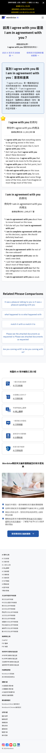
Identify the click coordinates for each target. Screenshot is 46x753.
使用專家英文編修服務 (21, 533)
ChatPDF (5, 640)
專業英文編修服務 (7, 695)
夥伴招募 (5, 735)
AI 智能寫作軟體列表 (8, 692)
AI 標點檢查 (5, 584)
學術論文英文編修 (34, 518)
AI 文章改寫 (18, 398)
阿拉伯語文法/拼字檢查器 (10, 625)
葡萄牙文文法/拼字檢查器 (10, 628)
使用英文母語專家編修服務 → (35, 54)
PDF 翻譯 (5, 643)
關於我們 (5, 716)
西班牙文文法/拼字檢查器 (10, 612)
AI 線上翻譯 (18, 411)
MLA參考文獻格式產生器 (9, 658)
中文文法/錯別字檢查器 (9, 602)
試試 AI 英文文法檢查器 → (11, 54)
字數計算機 (5, 590)
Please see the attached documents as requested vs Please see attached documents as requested (23, 336)
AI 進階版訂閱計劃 (7, 686)
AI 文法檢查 (18, 385)
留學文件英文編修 (12, 521)
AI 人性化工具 (6, 565)
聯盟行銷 (5, 732)
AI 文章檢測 (18, 450)
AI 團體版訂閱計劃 (7, 689)
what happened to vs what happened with (23, 314)
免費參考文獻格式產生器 (9, 652)
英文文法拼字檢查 (7, 599)
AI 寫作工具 (5, 555)
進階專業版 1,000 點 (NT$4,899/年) (23, 9)
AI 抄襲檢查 (18, 437)
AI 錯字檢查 (5, 587)
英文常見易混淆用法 (8, 677)
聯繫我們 (5, 719)
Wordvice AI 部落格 (8, 674)
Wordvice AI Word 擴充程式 (11, 704)
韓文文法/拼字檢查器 (8, 606)
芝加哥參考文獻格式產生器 (10, 662)
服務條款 (5, 729)
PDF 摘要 (5, 646)
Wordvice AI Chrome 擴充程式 (11, 707)
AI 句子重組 (5, 581)
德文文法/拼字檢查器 (8, 618)
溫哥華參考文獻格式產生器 (10, 665)
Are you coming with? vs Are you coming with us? (23, 350)
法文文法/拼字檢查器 (8, 615)
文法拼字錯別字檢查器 (9, 595)
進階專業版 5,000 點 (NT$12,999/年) (23, 12)
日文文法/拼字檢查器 (8, 609)
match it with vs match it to (23, 324)
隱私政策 (5, 725)
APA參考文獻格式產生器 (9, 655)
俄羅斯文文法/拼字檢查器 (10, 622)
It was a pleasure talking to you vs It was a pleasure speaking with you (23, 303)
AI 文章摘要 (18, 424)
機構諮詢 (5, 722)
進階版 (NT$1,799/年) (23, 6)
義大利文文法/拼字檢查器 (10, 631)
